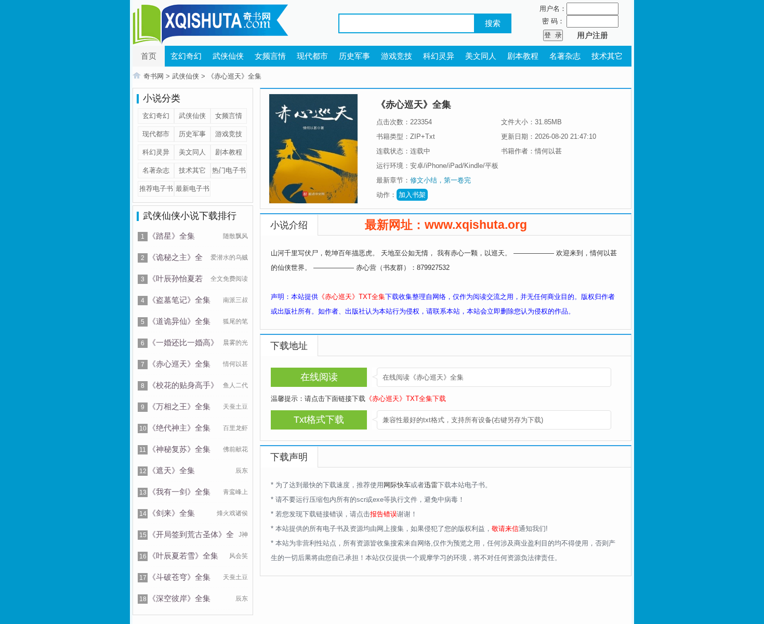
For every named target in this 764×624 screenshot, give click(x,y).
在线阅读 (319, 377)
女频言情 (270, 55)
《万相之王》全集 (179, 406)
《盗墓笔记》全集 (179, 299)
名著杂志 (565, 55)
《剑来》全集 (171, 513)
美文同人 (480, 55)
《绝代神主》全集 (179, 427)
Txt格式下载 (319, 419)
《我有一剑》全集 (179, 491)
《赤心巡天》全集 (234, 76)
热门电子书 (229, 170)
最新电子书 (192, 188)
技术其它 (607, 55)
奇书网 (153, 76)
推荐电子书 (156, 188)
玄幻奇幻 (186, 55)
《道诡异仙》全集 (179, 321)
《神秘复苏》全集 (179, 449)
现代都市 (312, 55)
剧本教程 (522, 55)
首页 (148, 55)
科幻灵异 (438, 55)
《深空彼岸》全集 (179, 598)
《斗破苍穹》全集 (179, 577)
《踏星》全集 (171, 235)
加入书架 (412, 195)
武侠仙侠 (228, 55)
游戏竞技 (396, 55)
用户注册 (592, 35)
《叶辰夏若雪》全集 (183, 555)
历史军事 (354, 55)
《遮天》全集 (171, 470)
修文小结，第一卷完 (440, 180)
